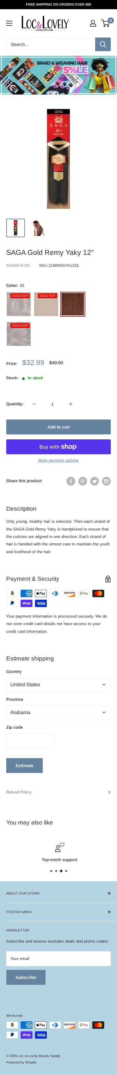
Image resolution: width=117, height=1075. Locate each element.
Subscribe (26, 977)
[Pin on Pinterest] (82, 481)
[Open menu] (9, 23)
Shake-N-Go (18, 265)
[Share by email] (106, 481)
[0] (106, 23)
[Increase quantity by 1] (70, 404)
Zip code (14, 727)
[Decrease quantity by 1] (34, 404)
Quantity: (14, 404)
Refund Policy (19, 792)
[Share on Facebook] (70, 481)
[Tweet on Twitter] (94, 481)
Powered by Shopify (21, 1062)
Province (14, 699)
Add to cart (58, 426)
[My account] (93, 23)
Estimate (24, 765)
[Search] (103, 44)
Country (14, 671)
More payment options (58, 460)
